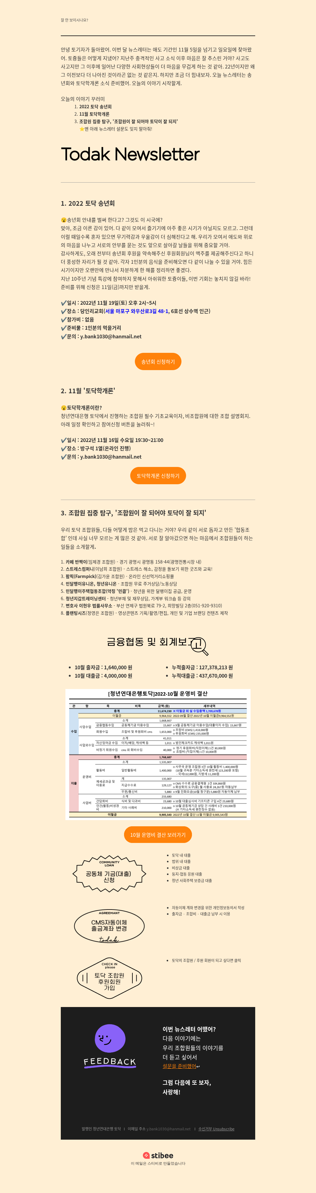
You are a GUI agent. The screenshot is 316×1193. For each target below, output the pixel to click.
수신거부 (205, 1128)
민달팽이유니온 (80, 583)
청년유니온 (107, 583)
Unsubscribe (224, 1128)
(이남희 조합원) (94, 569)
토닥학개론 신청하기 (158, 475)
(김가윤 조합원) (95, 576)
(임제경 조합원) (90, 562)
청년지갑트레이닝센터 (86, 598)
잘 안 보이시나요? (74, 20)
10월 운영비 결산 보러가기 (158, 834)
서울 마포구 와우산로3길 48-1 (136, 311)
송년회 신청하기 (158, 361)
